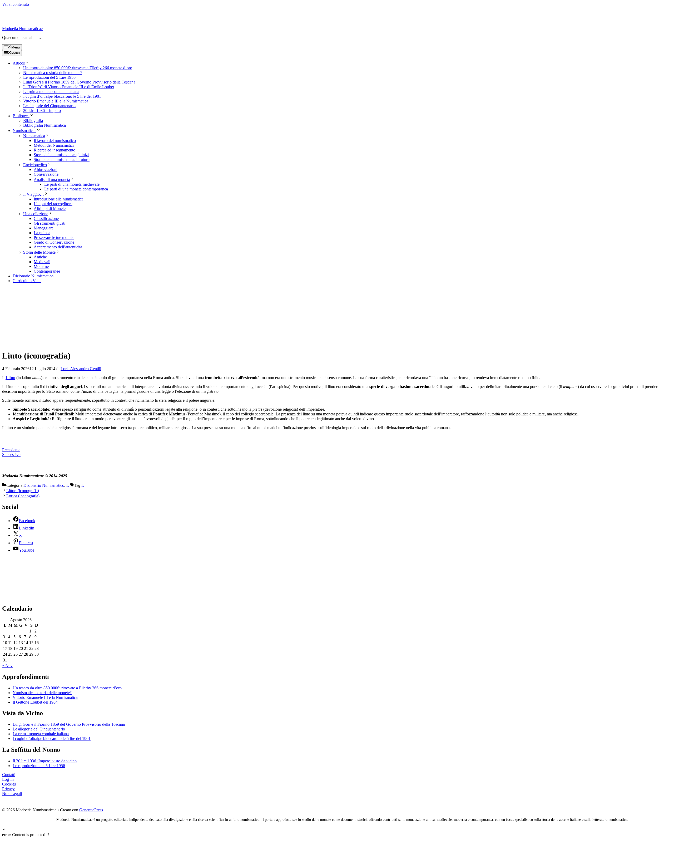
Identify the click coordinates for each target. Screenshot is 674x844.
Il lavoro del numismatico (55, 140)
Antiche (40, 257)
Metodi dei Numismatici (54, 145)
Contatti (8, 774)
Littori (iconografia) (22, 490)
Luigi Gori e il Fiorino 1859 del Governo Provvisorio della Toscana (79, 82)
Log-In (8, 779)
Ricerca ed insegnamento (54, 150)
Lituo (10, 377)
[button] (4, 830)
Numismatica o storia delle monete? (52, 72)
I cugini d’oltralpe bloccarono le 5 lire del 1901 (62, 96)
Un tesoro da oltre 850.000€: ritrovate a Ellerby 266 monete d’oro (77, 68)
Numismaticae (24, 130)
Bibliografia (33, 120)
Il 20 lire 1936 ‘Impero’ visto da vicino (45, 761)
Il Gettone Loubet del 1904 (35, 702)
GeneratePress (91, 810)
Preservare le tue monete (54, 237)
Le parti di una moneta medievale (72, 184)
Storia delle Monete (39, 252)
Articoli (19, 63)
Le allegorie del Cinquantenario (49, 106)
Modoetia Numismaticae (22, 28)
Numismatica (34, 136)
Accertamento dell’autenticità (58, 247)
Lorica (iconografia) (22, 496)
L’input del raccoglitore (53, 204)
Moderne (41, 266)
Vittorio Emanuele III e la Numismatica (55, 101)
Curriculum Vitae (27, 280)
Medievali (42, 261)
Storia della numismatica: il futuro (62, 159)
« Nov (7, 665)
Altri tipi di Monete (50, 208)
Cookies (9, 784)
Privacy (8, 789)
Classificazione (46, 218)
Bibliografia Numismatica (44, 125)
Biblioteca (21, 116)
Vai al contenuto (15, 4)
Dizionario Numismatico (33, 276)
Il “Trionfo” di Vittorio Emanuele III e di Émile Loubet (68, 87)
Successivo (11, 454)
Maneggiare (43, 228)
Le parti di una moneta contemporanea (76, 189)
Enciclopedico (35, 165)
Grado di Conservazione (54, 242)
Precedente (11, 450)
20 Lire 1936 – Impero (42, 110)
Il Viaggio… (33, 194)
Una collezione (35, 214)
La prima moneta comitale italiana (51, 91)
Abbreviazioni (45, 169)
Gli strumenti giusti (49, 223)
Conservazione (46, 174)
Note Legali (12, 793)
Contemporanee (47, 271)
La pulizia (42, 232)
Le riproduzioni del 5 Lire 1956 (49, 77)
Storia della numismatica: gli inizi (61, 155)
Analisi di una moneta (52, 179)
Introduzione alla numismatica (58, 199)
